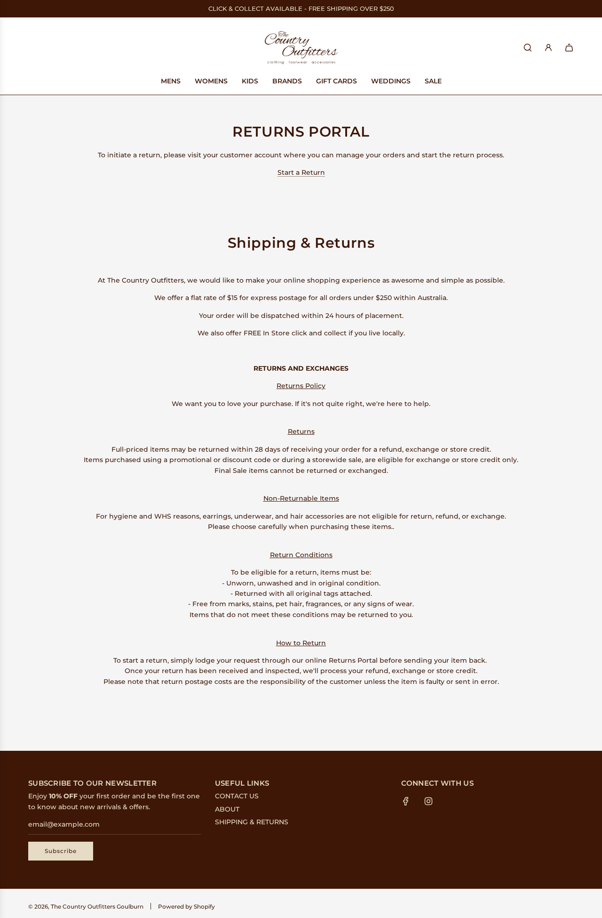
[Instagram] (428, 801)
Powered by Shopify (186, 906)
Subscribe (61, 850)
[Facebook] (406, 801)
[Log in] (548, 47)
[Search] (527, 47)
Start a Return (301, 172)
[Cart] (569, 47)
